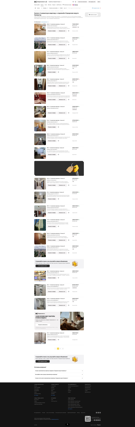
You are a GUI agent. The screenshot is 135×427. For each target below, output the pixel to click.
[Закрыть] (100, 8)
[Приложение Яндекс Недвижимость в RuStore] (99, 420)
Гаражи (69, 392)
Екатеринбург (36, 390)
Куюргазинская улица (54, 207)
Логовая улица (53, 180)
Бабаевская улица (54, 53)
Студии (86, 390)
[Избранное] (73, 2)
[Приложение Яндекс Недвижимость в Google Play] (96, 420)
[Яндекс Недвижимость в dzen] (98, 412)
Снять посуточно (54, 401)
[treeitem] (37, 5)
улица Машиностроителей (55, 94)
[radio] (60, 349)
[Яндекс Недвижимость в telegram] (100, 412)
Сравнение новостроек (38, 404)
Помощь (78, 412)
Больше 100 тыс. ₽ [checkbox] (40, 172)
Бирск (52, 390)
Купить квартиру (71, 399)
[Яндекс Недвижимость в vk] (96, 412)
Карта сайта (83, 412)
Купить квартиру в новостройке (73, 402)
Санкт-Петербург (37, 387)
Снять (52, 399)
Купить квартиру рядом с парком (73, 404)
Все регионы (36, 399)
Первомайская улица (54, 108)
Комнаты (69, 390)
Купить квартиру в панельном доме (74, 405)
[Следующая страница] (62, 348)
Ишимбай (52, 393)
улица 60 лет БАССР (54, 193)
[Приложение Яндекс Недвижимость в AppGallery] (98, 420)
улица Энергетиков (54, 39)
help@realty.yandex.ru (55, 419)
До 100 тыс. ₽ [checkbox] (60, 169)
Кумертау (48, 25)
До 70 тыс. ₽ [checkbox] (52, 169)
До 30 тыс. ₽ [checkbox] (38, 169)
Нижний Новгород (37, 393)
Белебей (52, 387)
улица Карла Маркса (54, 272)
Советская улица (53, 25)
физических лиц (43, 328)
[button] (75, 2)
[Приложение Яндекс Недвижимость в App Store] (94, 420)
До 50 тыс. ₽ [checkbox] (45, 169)
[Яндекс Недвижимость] (40, 2)
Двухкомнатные (88, 392)
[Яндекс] (99, 424)
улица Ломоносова (54, 135)
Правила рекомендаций (71, 412)
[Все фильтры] (35, 8)
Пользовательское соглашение (60, 412)
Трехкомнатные (87, 387)
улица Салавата (53, 80)
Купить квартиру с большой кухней (74, 401)
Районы (35, 401)
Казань (35, 392)
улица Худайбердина (54, 286)
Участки (69, 387)
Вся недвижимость (37, 412)
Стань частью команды (50, 412)
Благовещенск (53, 392)
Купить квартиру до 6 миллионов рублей (75, 407)
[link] (99, 2)
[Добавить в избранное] (68, 31)
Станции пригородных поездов (39, 402)
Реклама (43, 412)
